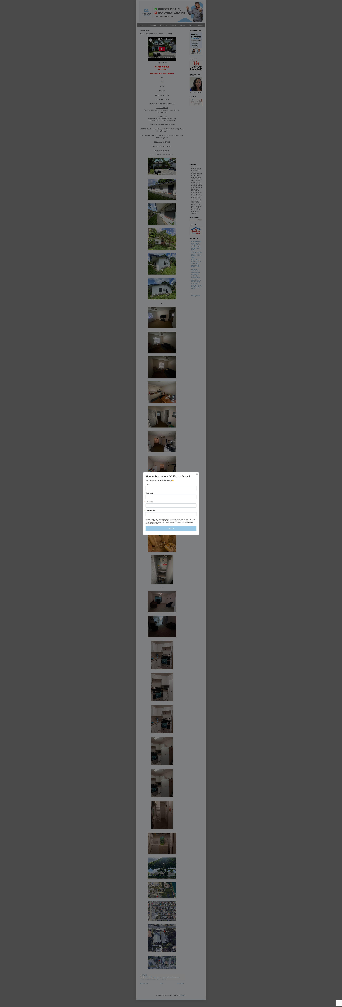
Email (147, 484)
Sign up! (171, 528)
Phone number (151, 510)
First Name (149, 493)
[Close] (197, 474)
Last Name (149, 501)
